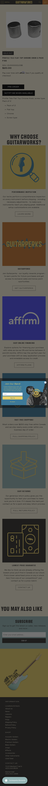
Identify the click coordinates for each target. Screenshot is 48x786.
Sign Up (12, 398)
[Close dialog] (45, 382)
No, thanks (12, 401)
